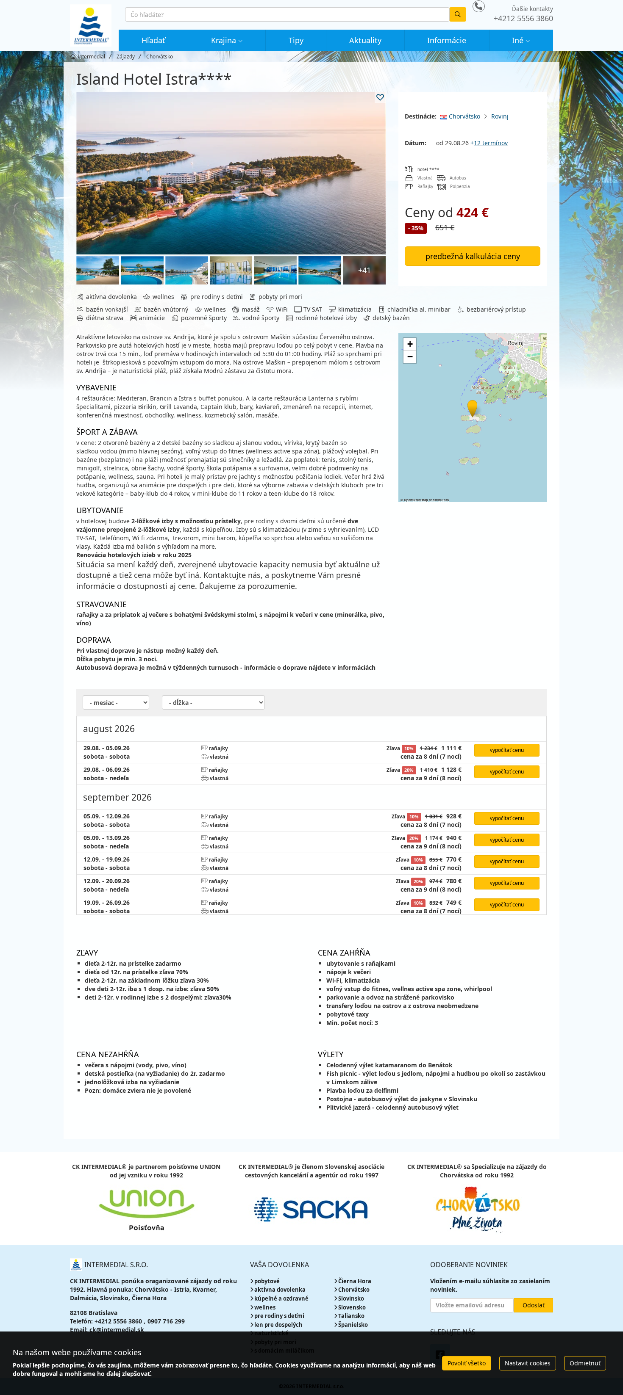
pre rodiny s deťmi (279, 1316)
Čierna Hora (354, 1281)
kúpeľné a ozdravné (281, 1298)
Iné (517, 40)
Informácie (446, 40)
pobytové (267, 1281)
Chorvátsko (463, 116)
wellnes (264, 1307)
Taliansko (351, 1316)
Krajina (223, 40)
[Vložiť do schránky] (380, 97)
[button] (472, 407)
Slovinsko (351, 1298)
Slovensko (352, 1307)
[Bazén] (97, 270)
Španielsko (353, 1325)
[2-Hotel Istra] (231, 173)
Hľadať (153, 40)
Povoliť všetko (467, 1363)
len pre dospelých (278, 1325)
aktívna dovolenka (280, 1289)
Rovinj (500, 116)
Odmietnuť (585, 1363)
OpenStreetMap (416, 500)
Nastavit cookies (528, 1363)
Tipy (296, 40)
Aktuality (365, 40)
